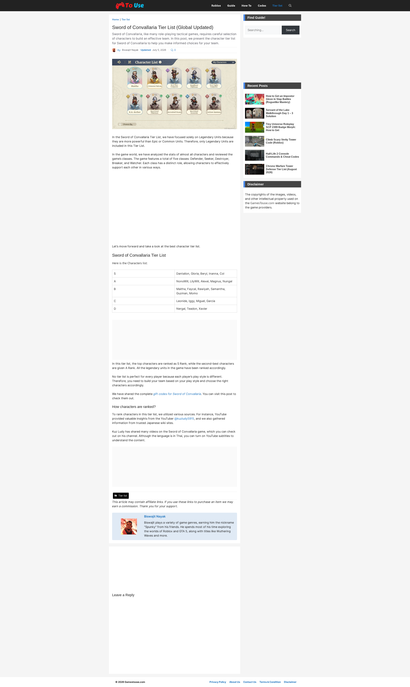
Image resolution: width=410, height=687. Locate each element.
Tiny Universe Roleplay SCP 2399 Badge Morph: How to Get (281, 127)
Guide (231, 5)
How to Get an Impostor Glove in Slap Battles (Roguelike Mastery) (280, 99)
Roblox (216, 5)
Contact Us (249, 681)
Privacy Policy (217, 681)
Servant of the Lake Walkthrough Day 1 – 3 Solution (279, 113)
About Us (234, 681)
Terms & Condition (270, 681)
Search (290, 30)
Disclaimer (290, 681)
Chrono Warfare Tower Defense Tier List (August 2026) (281, 169)
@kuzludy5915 (184, 418)
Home (115, 19)
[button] (290, 5)
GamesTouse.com (262, 203)
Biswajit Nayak (130, 49)
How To (246, 5)
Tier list (277, 5)
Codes (262, 5)
